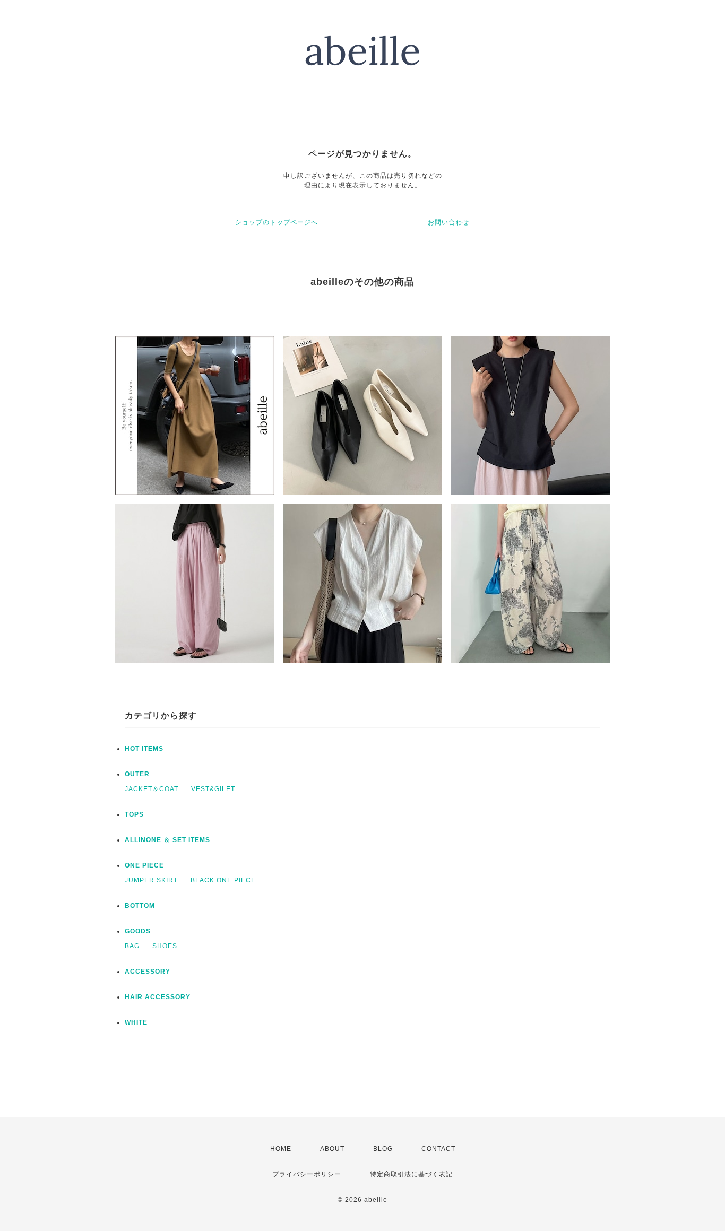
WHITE (136, 1022)
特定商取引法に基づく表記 (411, 1174)
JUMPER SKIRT (151, 880)
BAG (132, 946)
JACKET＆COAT (151, 789)
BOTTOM (140, 905)
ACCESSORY (147, 971)
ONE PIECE (144, 865)
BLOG (383, 1148)
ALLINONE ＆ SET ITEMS (167, 840)
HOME (280, 1148)
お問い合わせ (448, 222)
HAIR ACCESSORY (158, 997)
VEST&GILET (213, 789)
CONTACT (438, 1148)
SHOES (164, 946)
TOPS (134, 814)
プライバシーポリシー (306, 1174)
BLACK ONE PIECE (223, 880)
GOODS (138, 931)
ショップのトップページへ (276, 222)
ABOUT (332, 1148)
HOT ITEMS (144, 748)
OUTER (137, 774)
